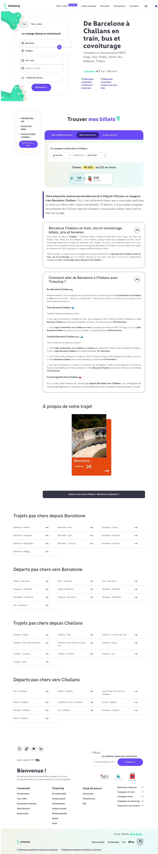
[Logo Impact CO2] (72, 178)
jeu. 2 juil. (29, 60)
